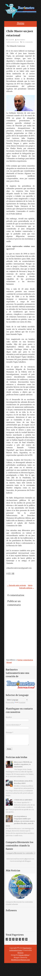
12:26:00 (11, 40)
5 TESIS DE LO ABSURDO (23, 800)
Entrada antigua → (26, 588)
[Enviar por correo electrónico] (7, 574)
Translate (21, 703)
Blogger (28, 861)
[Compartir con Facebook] (13, 574)
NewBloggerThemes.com (20, 960)
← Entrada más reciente (16, 585)
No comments (27, 42)
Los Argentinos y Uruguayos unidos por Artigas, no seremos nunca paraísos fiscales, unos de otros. (20, 821)
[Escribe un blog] (9, 574)
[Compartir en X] (11, 574)
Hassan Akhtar (23, 955)
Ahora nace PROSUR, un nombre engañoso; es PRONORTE (23, 764)
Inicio (30, 585)
